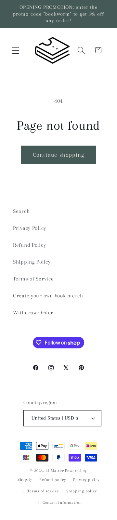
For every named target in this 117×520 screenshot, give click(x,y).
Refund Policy (29, 245)
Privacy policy (86, 479)
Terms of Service (33, 279)
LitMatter (55, 470)
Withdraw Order (33, 312)
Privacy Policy (29, 228)
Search (21, 211)
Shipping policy (81, 491)
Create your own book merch (48, 295)
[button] (15, 50)
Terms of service (43, 491)
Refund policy (52, 479)
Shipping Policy (32, 262)
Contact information (62, 502)
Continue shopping (58, 154)
